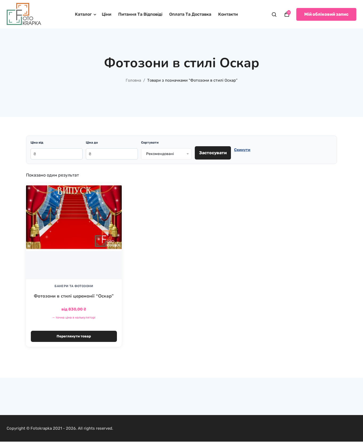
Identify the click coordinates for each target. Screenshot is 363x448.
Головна (133, 80)
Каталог (83, 14)
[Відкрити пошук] (274, 14)
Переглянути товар (74, 336)
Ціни (106, 14)
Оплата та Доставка (190, 14)
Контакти (228, 14)
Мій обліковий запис (326, 14)
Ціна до (92, 142)
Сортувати (150, 142)
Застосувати (213, 152)
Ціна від (37, 142)
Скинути (242, 150)
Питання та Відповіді (140, 14)
